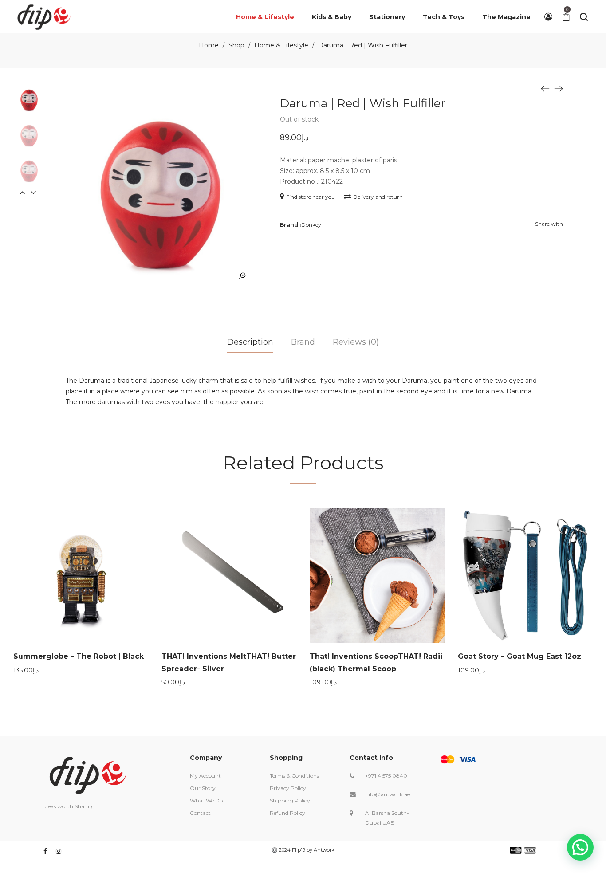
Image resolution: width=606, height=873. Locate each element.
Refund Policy (287, 813)
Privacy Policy (288, 788)
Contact (200, 813)
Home (209, 45)
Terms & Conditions (294, 775)
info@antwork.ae (387, 794)
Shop (236, 45)
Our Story (203, 788)
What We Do (206, 800)
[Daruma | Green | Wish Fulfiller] (545, 88)
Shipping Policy (290, 800)
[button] (580, 847)
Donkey (311, 224)
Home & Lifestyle (281, 45)
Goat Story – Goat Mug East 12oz (519, 656)
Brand (303, 342)
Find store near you (310, 196)
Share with (549, 223)
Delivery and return (378, 196)
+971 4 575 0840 (386, 775)
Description (250, 342)
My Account (205, 775)
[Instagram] (58, 851)
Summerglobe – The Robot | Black (78, 656)
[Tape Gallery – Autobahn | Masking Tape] (558, 88)
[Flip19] (44, 16)
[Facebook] (45, 851)
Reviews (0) (356, 342)
